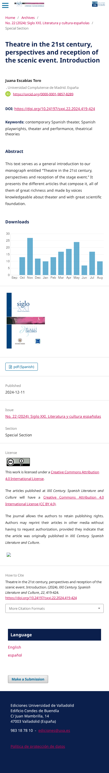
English (14, 647)
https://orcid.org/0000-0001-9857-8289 (43, 93)
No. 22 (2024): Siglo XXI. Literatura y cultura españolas (47, 22)
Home (10, 17)
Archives (28, 17)
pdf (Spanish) (23, 366)
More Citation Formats (27, 608)
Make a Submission (28, 679)
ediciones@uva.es (54, 730)
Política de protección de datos (38, 746)
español (15, 655)
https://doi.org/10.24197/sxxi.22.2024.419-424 (54, 108)
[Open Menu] (5, 5)
